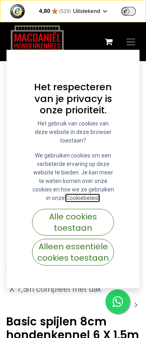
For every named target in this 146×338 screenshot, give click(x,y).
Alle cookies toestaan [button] (73, 222)
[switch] (128, 11)
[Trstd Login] (133, 10)
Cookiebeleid (82, 198)
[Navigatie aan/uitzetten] (131, 41)
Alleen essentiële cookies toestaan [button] (73, 252)
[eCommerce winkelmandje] (108, 41)
